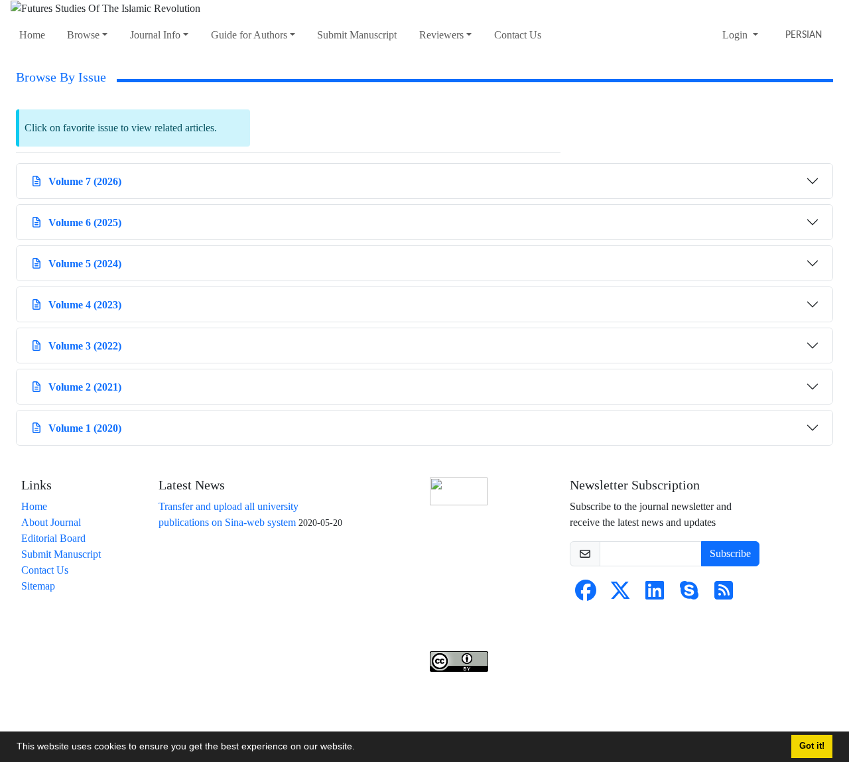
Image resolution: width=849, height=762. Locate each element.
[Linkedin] (655, 594)
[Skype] (689, 594)
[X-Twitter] (620, 594)
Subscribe (730, 553)
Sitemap (38, 586)
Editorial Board (53, 538)
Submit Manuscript (357, 35)
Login (736, 35)
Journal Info (155, 35)
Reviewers (441, 35)
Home (32, 35)
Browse (83, 35)
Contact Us (517, 35)
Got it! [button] (811, 746)
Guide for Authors (249, 35)
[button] (359, 748)
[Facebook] (586, 594)
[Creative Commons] (459, 491)
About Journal (51, 522)
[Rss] (724, 594)
